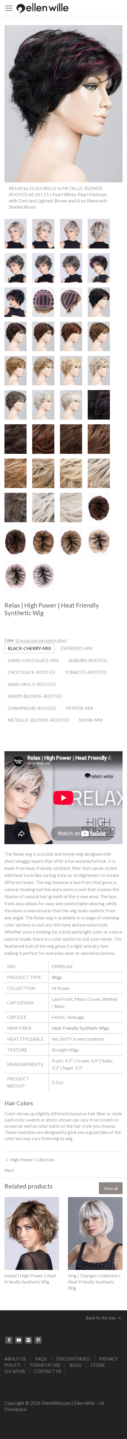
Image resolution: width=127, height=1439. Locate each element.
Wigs (57, 977)
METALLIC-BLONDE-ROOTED (38, 720)
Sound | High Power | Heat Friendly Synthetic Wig (30, 1278)
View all (111, 1188)
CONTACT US (47, 1371)
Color (9, 640)
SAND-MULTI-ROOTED (32, 684)
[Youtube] (18, 1340)
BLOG (76, 1365)
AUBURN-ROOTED (88, 660)
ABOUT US (15, 1358)
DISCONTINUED (73, 1358)
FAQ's (41, 1358)
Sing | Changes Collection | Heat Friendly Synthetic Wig (94, 1282)
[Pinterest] (38, 1340)
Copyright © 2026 (23, 1403)
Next (9, 1170)
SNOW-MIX (91, 720)
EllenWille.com (56, 1403)
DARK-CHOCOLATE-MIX (33, 660)
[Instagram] (28, 1340)
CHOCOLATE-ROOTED (31, 672)
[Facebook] (8, 1340)
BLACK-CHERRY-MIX (29, 648)
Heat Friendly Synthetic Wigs (80, 1028)
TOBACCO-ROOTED (86, 672)
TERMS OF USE (45, 1365)
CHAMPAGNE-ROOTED (32, 708)
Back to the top (101, 1317)
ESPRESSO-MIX (77, 648)
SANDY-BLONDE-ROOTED (35, 696)
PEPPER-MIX (79, 708)
